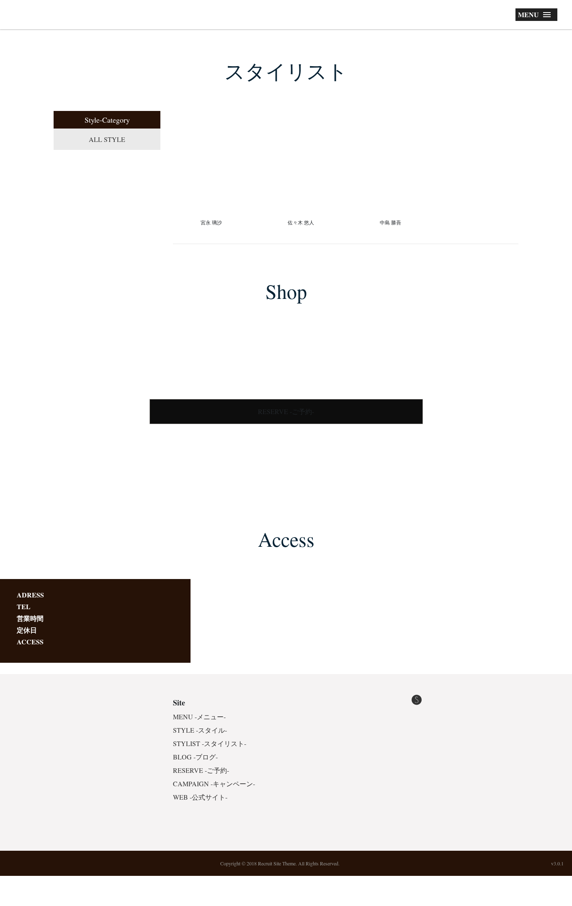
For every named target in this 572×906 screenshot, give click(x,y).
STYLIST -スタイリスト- (209, 743)
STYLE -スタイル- (200, 730)
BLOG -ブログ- (195, 756)
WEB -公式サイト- (200, 797)
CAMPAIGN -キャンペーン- (214, 783)
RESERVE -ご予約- (286, 411)
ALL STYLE (107, 139)
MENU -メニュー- (199, 716)
